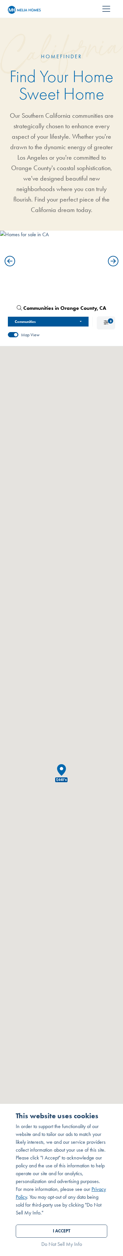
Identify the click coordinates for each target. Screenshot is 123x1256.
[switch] (13, 334)
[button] (10, 261)
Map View (30, 335)
